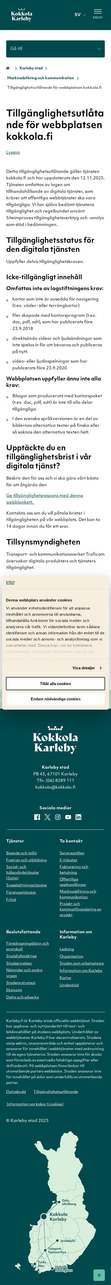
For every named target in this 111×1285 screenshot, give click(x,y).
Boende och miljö (21, 853)
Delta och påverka (22, 997)
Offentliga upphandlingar (73, 882)
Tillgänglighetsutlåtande (56, 1092)
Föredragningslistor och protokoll (27, 946)
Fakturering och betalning (74, 870)
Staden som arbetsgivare (82, 963)
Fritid (11, 900)
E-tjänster (68, 860)
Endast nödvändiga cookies (56, 698)
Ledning (67, 949)
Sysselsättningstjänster (26, 885)
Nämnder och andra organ (24, 973)
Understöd (69, 985)
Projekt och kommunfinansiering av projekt (80, 909)
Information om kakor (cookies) (35, 1104)
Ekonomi (14, 990)
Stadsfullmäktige (21, 956)
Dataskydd (16, 1092)
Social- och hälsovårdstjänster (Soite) (22, 872)
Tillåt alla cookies (55, 683)
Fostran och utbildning (26, 860)
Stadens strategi (20, 983)
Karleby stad (31, 68)
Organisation (71, 956)
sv (78, 15)
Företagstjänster (21, 892)
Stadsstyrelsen (19, 963)
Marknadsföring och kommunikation (40, 78)
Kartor (66, 978)
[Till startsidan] (21, 15)
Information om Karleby (81, 971)
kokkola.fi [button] (16, 178)
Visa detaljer (84, 668)
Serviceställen (72, 853)
